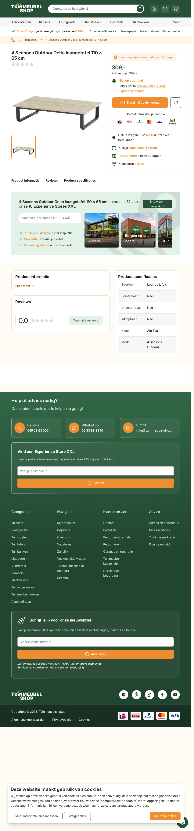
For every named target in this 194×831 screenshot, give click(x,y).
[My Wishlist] (165, 9)
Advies (143, 31)
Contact (108, 523)
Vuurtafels (18, 566)
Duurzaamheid (159, 544)
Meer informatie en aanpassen (36, 816)
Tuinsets (44, 22)
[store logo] (26, 7)
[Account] (154, 9)
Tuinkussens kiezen (162, 537)
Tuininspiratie (128, 31)
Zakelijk (62, 551)
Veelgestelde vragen (71, 558)
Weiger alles (77, 816)
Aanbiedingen (21, 22)
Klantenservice (171, 31)
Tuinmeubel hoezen (25, 594)
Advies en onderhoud (164, 523)
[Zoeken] (140, 8)
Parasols (17, 573)
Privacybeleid (85, 663)
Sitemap (63, 578)
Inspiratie (63, 530)
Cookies (84, 719)
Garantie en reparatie (118, 551)
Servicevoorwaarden (30, 667)
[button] (22, 64)
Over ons (63, 537)
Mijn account (66, 523)
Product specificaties (80, 180)
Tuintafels (116, 22)
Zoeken (98, 483)
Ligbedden (19, 558)
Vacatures (64, 544)
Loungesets (67, 22)
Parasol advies (159, 530)
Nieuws (154, 31)
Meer (176, 22)
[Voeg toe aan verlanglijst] (176, 102)
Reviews (52, 180)
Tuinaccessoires (22, 587)
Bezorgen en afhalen (117, 537)
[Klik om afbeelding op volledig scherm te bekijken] (57, 100)
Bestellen (109, 530)
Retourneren (111, 544)
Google (54, 667)
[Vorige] (17, 147)
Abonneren (98, 654)
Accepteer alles (165, 816)
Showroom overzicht (157, 204)
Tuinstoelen (92, 22)
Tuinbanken (140, 22)
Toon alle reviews (85, 320)
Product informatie (25, 180)
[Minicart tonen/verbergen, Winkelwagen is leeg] (175, 9)
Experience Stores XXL (104, 31)
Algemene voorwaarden (28, 719)
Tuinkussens (20, 580)
